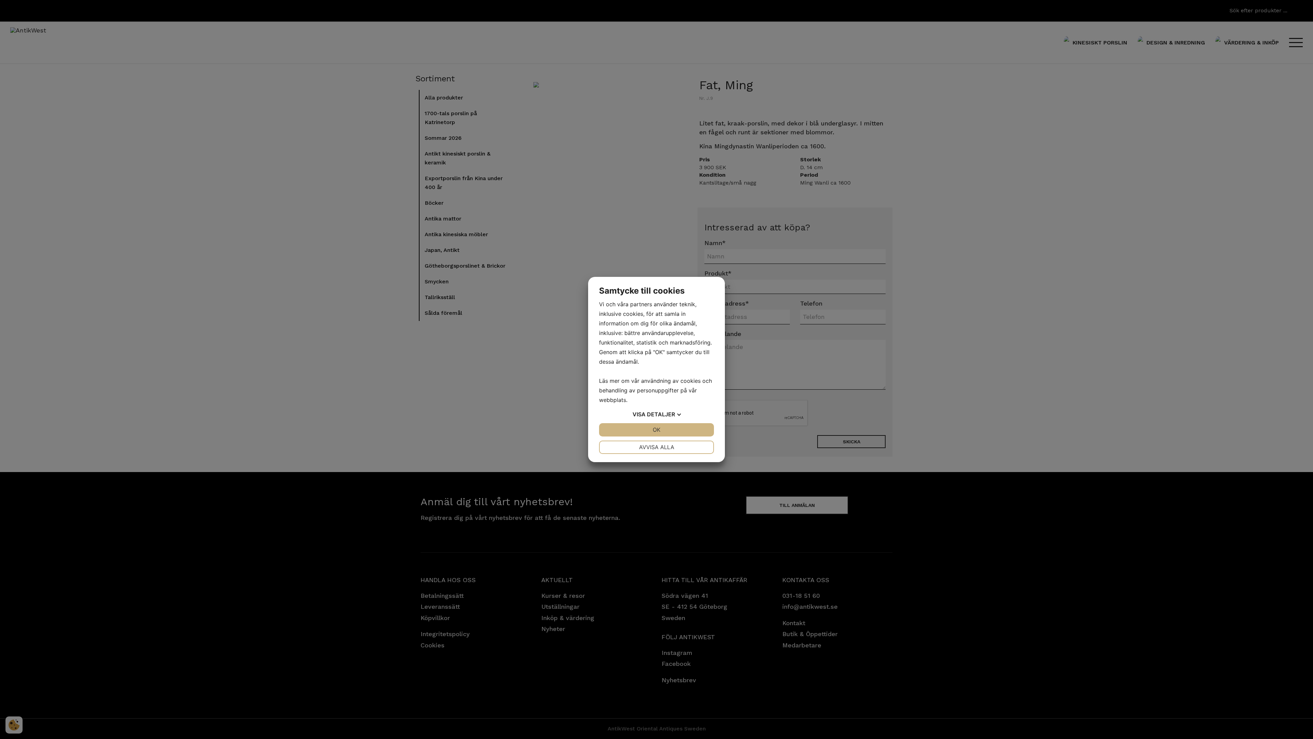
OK (656, 429)
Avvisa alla (656, 447)
